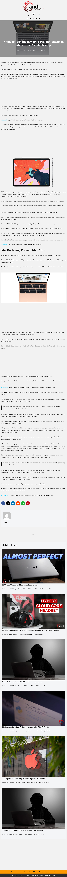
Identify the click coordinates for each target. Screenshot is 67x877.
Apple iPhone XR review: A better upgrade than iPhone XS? (25, 244)
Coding (15, 731)
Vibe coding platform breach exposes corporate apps (22, 830)
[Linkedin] (36, 18)
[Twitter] (30, 18)
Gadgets (15, 589)
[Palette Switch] (28, 15)
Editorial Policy (32, 872)
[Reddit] (18, 503)
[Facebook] (27, 18)
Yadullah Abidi (8, 589)
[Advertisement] (33, 93)
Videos (24, 589)
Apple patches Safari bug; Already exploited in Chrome (23, 778)
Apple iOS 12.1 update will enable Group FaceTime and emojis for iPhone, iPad (32, 387)
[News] (40, 18)
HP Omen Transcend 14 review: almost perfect (20, 584)
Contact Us (22, 872)
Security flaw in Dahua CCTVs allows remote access (22, 681)
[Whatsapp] (23, 503)
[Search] (39, 15)
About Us (14, 872)
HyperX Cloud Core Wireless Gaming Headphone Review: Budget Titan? (30, 630)
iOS (19, 782)
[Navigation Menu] (33, 15)
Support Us (53, 872)
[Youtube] (33, 18)
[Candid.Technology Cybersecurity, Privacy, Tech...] (33, 6)
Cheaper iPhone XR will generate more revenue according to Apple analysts (31, 495)
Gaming (20, 589)
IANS (18, 50)
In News (15, 686)
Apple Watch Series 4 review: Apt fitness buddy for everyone (25, 120)
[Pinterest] (28, 503)
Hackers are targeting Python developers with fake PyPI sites (25, 727)
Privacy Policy (43, 872)
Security (20, 686)
